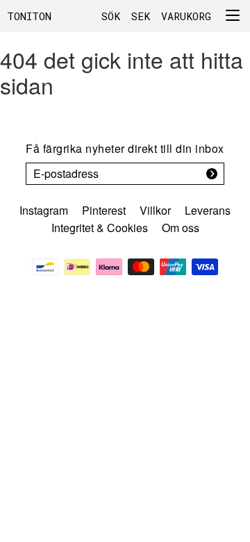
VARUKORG (186, 16)
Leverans (208, 210)
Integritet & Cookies (99, 228)
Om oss (180, 228)
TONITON (29, 16)
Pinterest (104, 210)
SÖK (110, 16)
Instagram (43, 210)
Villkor (155, 210)
